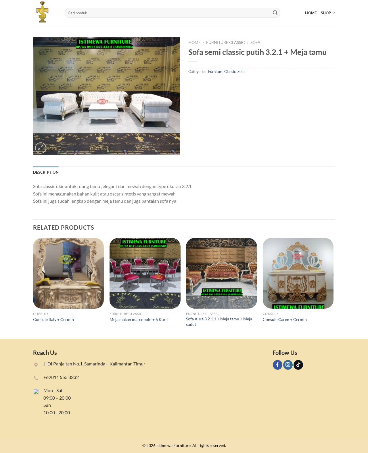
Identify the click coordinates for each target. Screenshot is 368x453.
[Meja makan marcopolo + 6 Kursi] (145, 273)
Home (311, 13)
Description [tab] (46, 172)
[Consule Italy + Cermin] (68, 273)
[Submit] (275, 13)
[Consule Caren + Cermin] (298, 273)
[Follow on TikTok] (298, 365)
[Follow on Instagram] (288, 365)
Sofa (255, 42)
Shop (326, 13)
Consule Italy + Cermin (53, 319)
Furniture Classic (225, 42)
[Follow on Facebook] (277, 365)
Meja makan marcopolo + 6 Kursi (139, 319)
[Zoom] (40, 148)
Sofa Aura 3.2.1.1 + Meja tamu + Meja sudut (219, 321)
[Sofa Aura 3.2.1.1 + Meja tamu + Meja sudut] (221, 273)
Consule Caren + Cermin (285, 319)
